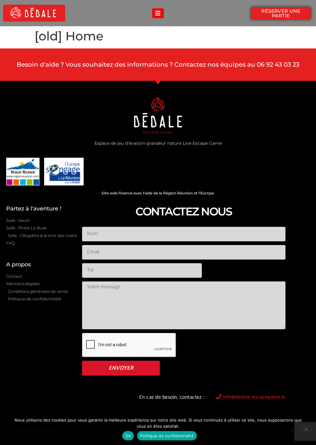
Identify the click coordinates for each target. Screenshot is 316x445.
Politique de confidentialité (167, 435)
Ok (128, 435)
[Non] (306, 428)
